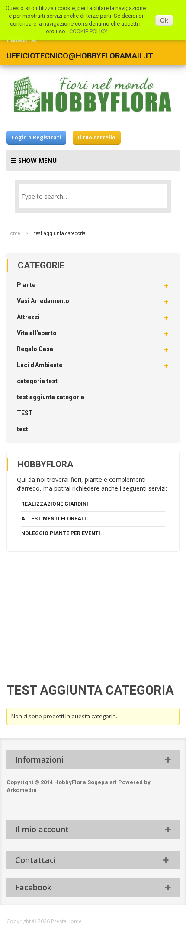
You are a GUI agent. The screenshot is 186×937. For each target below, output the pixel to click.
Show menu (37, 160)
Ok (164, 20)
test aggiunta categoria (50, 397)
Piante (26, 284)
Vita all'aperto (37, 333)
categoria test (37, 381)
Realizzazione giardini (54, 504)
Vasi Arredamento (43, 300)
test (22, 429)
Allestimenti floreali (53, 519)
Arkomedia (21, 790)
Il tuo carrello (96, 137)
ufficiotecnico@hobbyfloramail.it (79, 55)
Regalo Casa (35, 349)
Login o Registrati (36, 137)
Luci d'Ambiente (39, 365)
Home (13, 233)
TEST (25, 413)
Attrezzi (28, 316)
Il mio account (42, 829)
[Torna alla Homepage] (93, 94)
